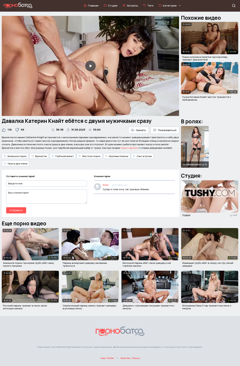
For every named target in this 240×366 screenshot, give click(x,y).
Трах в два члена (17, 163)
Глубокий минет (64, 156)
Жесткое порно (91, 156)
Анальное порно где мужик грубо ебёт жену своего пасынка (28, 264)
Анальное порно (17, 156)
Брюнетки (41, 156)
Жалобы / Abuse (130, 358)
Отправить (16, 210)
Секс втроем (144, 156)
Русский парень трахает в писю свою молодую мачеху (25, 307)
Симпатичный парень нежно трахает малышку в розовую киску (89, 307)
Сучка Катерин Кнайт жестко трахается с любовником (206, 98)
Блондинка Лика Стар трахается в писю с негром (206, 307)
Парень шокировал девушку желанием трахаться (85, 264)
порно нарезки (129, 147)
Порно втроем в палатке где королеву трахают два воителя (205, 58)
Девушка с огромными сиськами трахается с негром (149, 307)
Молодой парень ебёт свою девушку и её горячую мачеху (147, 264)
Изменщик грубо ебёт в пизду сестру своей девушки (207, 264)
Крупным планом (118, 156)
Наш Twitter (107, 358)
